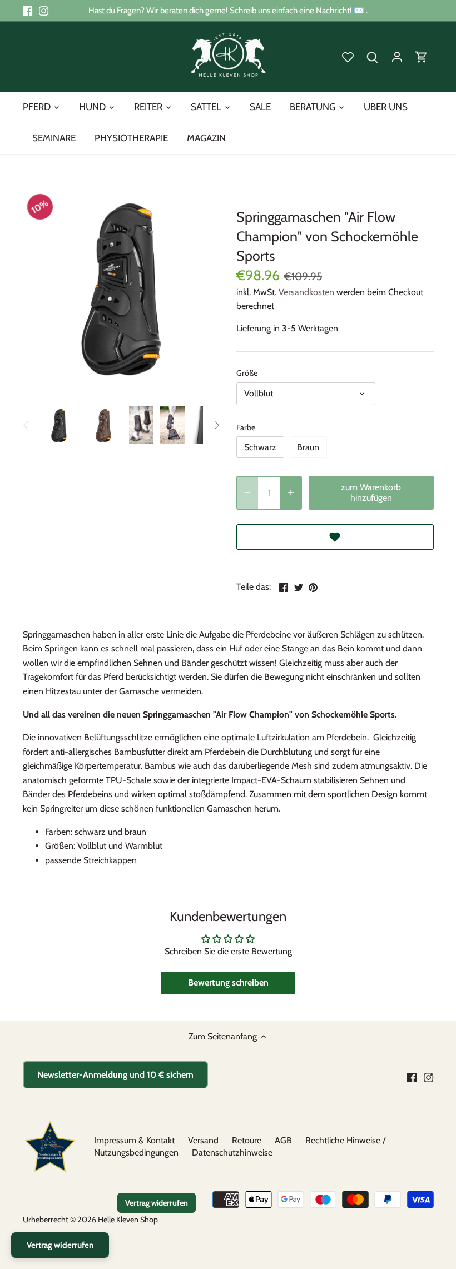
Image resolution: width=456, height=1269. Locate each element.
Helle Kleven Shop (128, 1220)
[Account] (397, 56)
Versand (203, 1140)
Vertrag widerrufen (156, 1203)
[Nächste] (216, 425)
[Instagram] (43, 10)
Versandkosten (306, 292)
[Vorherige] (26, 425)
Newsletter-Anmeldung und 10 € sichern (115, 1074)
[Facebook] (27, 10)
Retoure (246, 1140)
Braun (308, 447)
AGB (283, 1140)
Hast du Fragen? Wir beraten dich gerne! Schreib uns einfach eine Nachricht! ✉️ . (228, 10)
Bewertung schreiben (228, 982)
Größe (246, 373)
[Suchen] (372, 56)
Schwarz (260, 447)
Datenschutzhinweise (232, 1152)
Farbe (245, 427)
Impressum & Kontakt (134, 1140)
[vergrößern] (290, 492)
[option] (58, 425)
